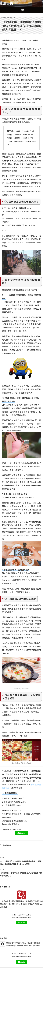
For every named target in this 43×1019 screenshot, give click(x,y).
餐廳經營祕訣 (7, 845)
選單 (22, 10)
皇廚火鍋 (6, 3)
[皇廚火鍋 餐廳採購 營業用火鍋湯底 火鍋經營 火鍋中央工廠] (21, 750)
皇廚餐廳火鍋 (9, 829)
